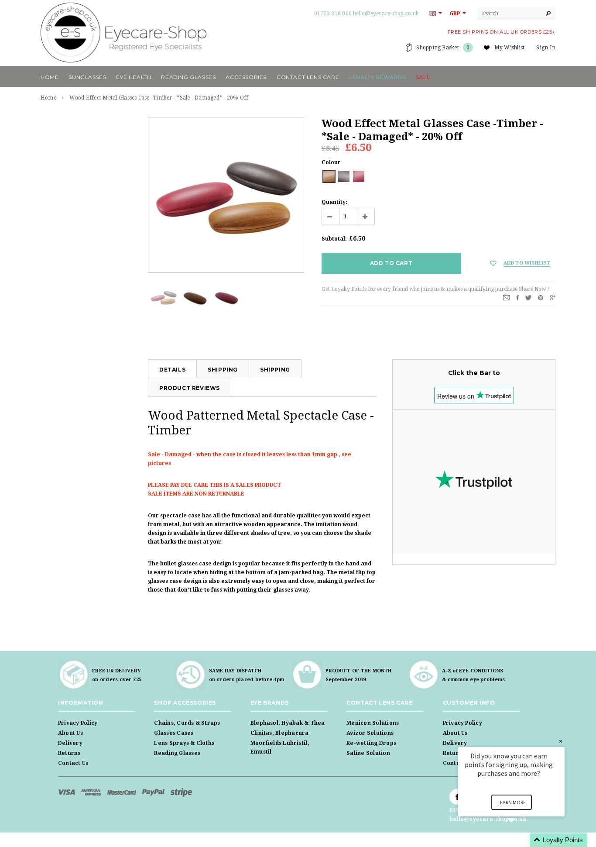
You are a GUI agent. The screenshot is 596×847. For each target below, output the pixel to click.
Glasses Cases (173, 733)
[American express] (92, 792)
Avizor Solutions (370, 733)
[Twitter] (528, 297)
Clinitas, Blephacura (279, 733)
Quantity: (334, 202)
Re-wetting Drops (371, 743)
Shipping (223, 369)
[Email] (506, 297)
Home (48, 98)
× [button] (560, 741)
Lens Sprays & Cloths (184, 743)
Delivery (70, 743)
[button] (521, 840)
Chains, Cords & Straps (187, 723)
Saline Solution (368, 753)
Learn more (511, 802)
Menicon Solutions (372, 723)
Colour (331, 162)
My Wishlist (509, 48)
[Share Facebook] (517, 297)
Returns (69, 753)
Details (172, 369)
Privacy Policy (77, 723)
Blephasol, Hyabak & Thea (287, 723)
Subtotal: (334, 239)
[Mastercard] (122, 792)
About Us (70, 733)
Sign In (545, 48)
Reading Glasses (177, 753)
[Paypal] (154, 792)
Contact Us (73, 763)
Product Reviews (189, 388)
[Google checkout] (181, 792)
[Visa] (67, 792)
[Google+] (552, 297)
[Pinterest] (540, 297)
